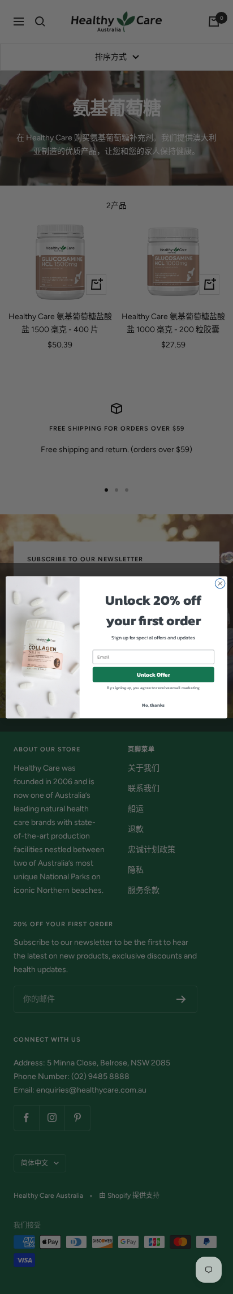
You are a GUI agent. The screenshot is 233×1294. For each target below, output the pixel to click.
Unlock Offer (153, 674)
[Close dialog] (220, 583)
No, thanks (153, 704)
